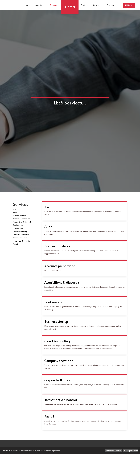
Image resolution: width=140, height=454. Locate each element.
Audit (15, 212)
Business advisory (19, 215)
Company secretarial (21, 234)
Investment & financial (21, 241)
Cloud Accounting (20, 231)
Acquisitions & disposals (22, 222)
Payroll (15, 244)
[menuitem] (27, 5)
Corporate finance (20, 238)
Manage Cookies (131, 451)
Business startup (19, 228)
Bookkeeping (18, 225)
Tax (14, 209)
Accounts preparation (21, 218)
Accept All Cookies (113, 451)
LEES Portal (128, 5)
